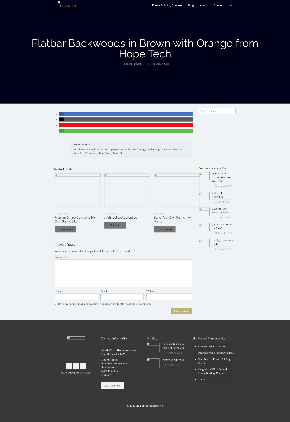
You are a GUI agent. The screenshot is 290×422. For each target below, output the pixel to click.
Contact (202, 379)
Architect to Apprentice (120, 217)
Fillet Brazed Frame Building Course (214, 361)
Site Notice (67, 372)
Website (151, 291)
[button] (61, 113)
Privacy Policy (83, 372)
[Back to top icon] (275, 416)
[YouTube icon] (145, 411)
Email (104, 291)
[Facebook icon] (142, 411)
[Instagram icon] (148, 411)
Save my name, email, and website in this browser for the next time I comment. (104, 303)
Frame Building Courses (212, 346)
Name (59, 291)
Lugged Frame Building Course (216, 352)
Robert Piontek (132, 63)
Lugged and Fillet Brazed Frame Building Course (212, 371)
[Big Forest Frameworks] (67, 5)
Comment (61, 257)
